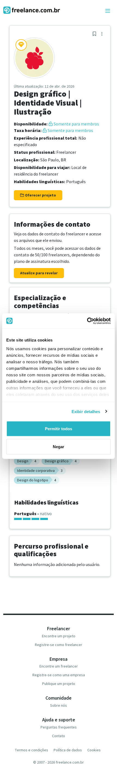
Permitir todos (58, 428)
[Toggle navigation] (108, 11)
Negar (58, 446)
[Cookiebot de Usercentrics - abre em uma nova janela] (87, 320)
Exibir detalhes (86, 411)
